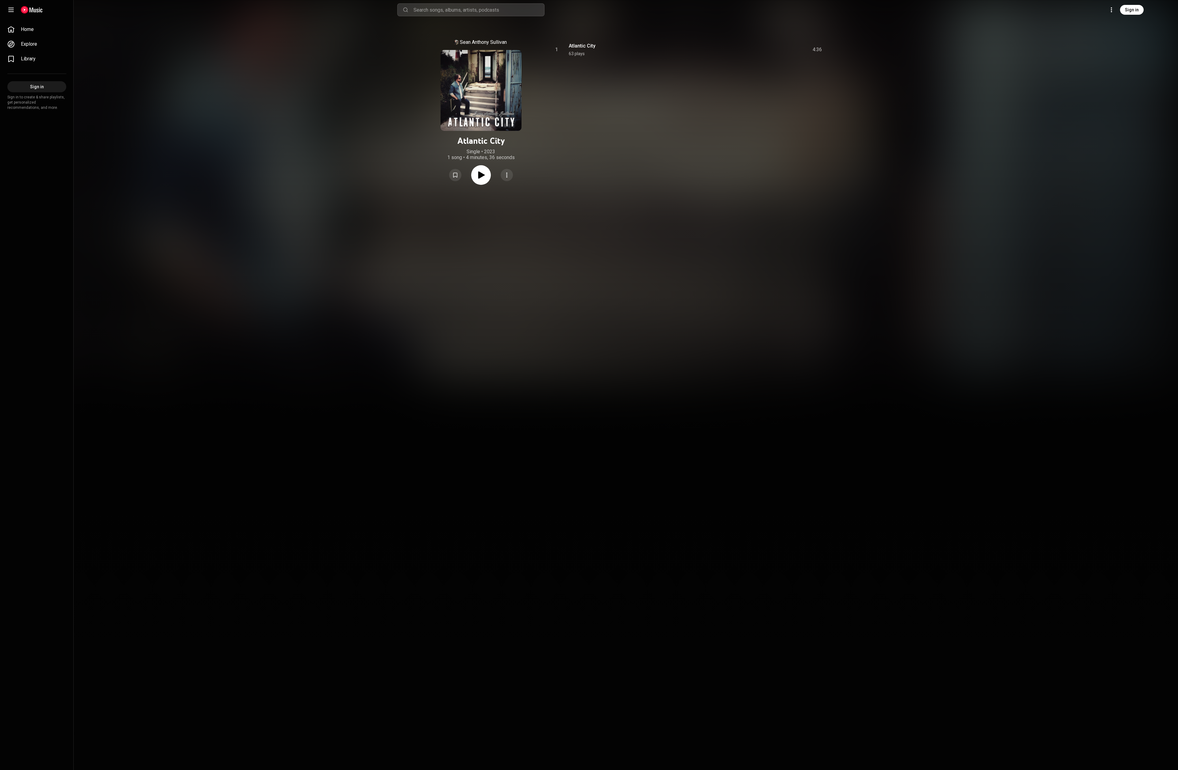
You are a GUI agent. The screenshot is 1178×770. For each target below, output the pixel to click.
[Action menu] (507, 175)
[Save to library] (455, 175)
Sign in (1132, 9)
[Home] (32, 9)
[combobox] (479, 10)
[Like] (770, 49)
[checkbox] (817, 49)
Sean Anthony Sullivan (483, 42)
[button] (455, 175)
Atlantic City (582, 46)
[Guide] (11, 9)
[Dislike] (782, 49)
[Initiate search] (405, 10)
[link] (36, 29)
